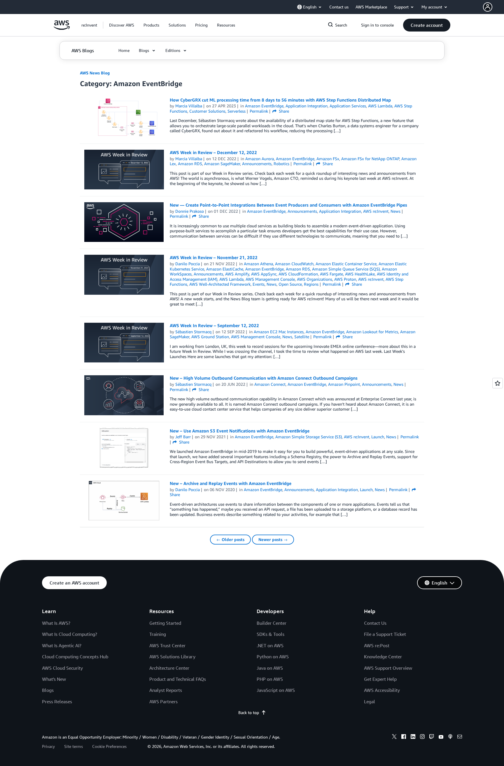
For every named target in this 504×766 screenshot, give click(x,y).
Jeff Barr (183, 436)
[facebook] (403, 737)
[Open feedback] (497, 383)
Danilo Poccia (187, 263)
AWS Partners (163, 701)
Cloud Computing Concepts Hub (75, 656)
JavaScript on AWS (276, 690)
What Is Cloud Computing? (69, 634)
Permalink (259, 111)
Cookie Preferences (109, 746)
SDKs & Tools (270, 634)
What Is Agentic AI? (61, 645)
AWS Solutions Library (172, 656)
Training (157, 634)
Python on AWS (273, 656)
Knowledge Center (383, 656)
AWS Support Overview (388, 668)
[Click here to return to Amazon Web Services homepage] (62, 28)
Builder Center (271, 623)
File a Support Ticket (385, 634)
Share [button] (283, 111)
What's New (54, 679)
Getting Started (165, 623)
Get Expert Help (380, 679)
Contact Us (375, 623)
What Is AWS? (56, 623)
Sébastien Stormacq (193, 331)
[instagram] (422, 737)
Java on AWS (270, 668)
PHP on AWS (270, 679)
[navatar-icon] (487, 7)
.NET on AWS (270, 645)
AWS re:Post (376, 645)
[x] (394, 737)
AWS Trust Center (167, 645)
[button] (493, 7)
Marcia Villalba (188, 105)
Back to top (248, 712)
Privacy (48, 746)
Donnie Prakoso (189, 211)
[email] (459, 737)
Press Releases (57, 701)
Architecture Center (169, 668)
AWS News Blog (95, 72)
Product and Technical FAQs (177, 679)
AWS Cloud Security (62, 668)
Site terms (73, 746)
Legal (369, 701)
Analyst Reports (165, 690)
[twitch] (431, 737)
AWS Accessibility (382, 690)
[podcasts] (450, 737)
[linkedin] (413, 737)
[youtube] (441, 737)
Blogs (48, 690)
